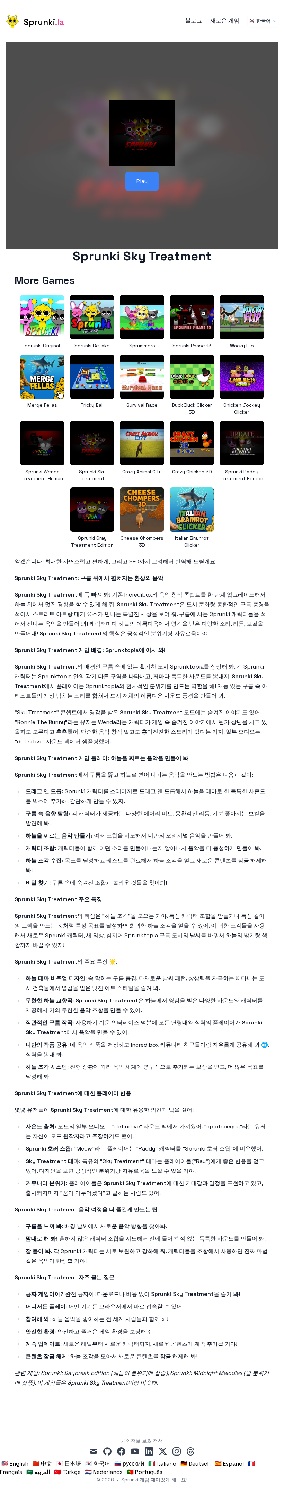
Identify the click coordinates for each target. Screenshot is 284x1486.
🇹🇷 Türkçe (67, 1472)
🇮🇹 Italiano (162, 1463)
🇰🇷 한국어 (260, 21)
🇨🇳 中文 (42, 1463)
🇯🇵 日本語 (68, 1463)
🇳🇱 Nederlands (104, 1472)
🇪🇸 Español (229, 1463)
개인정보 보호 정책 (142, 1441)
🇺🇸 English (14, 1463)
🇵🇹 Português (144, 1472)
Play (142, 181)
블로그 (193, 20)
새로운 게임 (224, 20)
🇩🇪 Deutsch (195, 1463)
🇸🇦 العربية (38, 1472)
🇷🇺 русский (129, 1463)
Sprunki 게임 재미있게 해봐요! (154, 1480)
